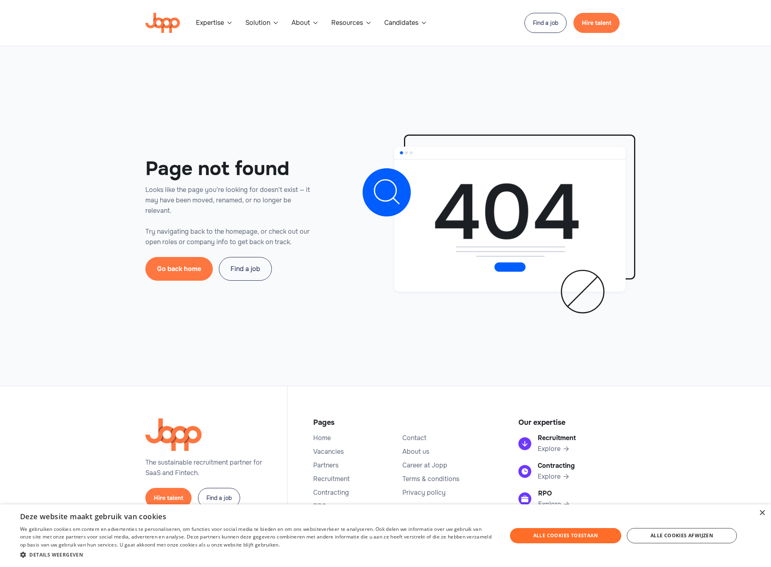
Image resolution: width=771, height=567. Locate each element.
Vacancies (328, 451)
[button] (214, 23)
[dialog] (385, 535)
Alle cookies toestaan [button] (565, 535)
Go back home (179, 269)
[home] (162, 23)
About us (415, 451)
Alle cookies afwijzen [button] (682, 535)
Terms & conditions (430, 479)
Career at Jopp (424, 465)
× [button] (762, 513)
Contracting (331, 492)
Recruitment (331, 479)
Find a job (545, 23)
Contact (414, 438)
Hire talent (596, 23)
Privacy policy (424, 492)
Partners (326, 465)
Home (322, 438)
